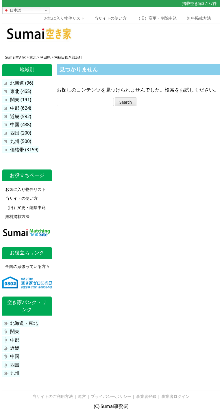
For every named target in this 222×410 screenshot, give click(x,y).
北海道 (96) (21, 83)
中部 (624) (20, 108)
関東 (14, 331)
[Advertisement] (175, 36)
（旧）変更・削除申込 (156, 18)
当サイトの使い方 (110, 18)
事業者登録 (146, 396)
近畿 (14, 348)
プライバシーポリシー (111, 396)
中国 (14, 356)
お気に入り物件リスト (64, 18)
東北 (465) (20, 91)
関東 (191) (20, 99)
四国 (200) (20, 133)
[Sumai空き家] (39, 40)
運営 (82, 396)
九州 (14, 373)
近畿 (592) (20, 116)
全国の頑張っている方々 (27, 266)
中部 (14, 340)
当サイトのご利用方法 (52, 396)
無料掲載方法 (199, 18)
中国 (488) (20, 124)
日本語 (15, 10)
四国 (14, 365)
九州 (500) (20, 141)
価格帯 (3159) (24, 149)
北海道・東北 (24, 323)
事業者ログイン (175, 396)
